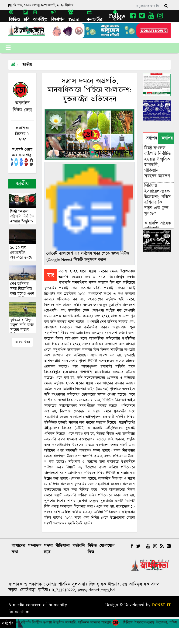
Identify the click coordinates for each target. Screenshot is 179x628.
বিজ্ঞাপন (58, 19)
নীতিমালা (63, 546)
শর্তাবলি (79, 546)
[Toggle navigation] (8, 48)
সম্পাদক (34, 546)
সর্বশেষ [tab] (151, 138)
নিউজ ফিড (92, 549)
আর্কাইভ (40, 19)
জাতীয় (27, 65)
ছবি (27, 19)
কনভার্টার (94, 19)
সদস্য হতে (48, 549)
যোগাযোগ (107, 546)
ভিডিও (14, 19)
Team (73, 19)
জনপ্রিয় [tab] (167, 138)
